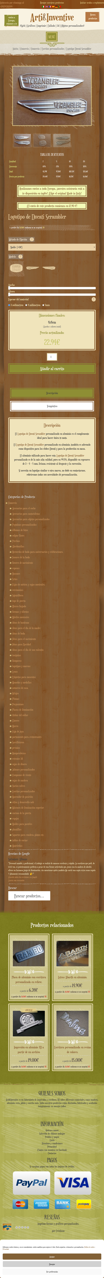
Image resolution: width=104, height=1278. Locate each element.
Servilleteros (18, 742)
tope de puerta (19, 600)
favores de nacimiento (22, 562)
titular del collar (20, 715)
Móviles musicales (20, 617)
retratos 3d (17, 758)
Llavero (15, 720)
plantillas (16, 829)
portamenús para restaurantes (26, 737)
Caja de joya (18, 731)
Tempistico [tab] (52, 406)
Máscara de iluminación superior (28, 807)
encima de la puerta (21, 813)
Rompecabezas (19, 753)
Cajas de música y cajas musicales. (28, 584)
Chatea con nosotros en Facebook (52, 1149)
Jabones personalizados (23, 769)
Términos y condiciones (52, 1143)
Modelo (15, 256)
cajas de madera (20, 780)
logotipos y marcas (21, 666)
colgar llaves (18, 535)
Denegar (52, 1264)
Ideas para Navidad (21, 644)
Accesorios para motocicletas (26, 513)
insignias (16, 655)
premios (16, 747)
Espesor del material (51, 299)
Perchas (16, 541)
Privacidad (6, 1249)
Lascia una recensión (16, 880)
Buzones (16, 573)
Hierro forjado (19, 606)
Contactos (52, 1153)
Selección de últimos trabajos (52, 1133)
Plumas (15, 698)
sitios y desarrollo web (23, 802)
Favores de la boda (21, 557)
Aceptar (52, 1256)
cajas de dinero (19, 764)
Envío (52, 1140)
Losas (15, 671)
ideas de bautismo (20, 622)
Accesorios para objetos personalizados (31, 519)
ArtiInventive (52, 17)
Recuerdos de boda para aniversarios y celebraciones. (37, 551)
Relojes (15, 693)
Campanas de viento (21, 775)
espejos (15, 818)
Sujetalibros (17, 595)
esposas (16, 568)
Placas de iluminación (22, 709)
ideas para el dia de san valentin (27, 649)
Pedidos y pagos (52, 1136)
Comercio (24, 48)
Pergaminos (18, 704)
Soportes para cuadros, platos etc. (28, 834)
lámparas (17, 660)
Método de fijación (20, 239)
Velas (14, 579)
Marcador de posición (22, 796)
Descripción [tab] (52, 393)
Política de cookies (89, 1247)
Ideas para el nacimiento (24, 639)
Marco (15, 726)
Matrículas (17, 845)
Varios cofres (18, 786)
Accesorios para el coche (24, 508)
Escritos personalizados (53, 48)
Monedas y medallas (21, 682)
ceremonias (17, 590)
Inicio (15, 48)
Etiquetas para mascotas (24, 677)
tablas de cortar (20, 840)
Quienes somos (52, 1130)
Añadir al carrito (52, 368)
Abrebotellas (18, 546)
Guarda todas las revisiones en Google (22, 877)
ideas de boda (18, 633)
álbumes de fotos (20, 530)
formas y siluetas (20, 611)
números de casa (20, 688)
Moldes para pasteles (22, 824)
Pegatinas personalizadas (24, 524)
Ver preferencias (52, 1271)
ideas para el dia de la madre (26, 628)
